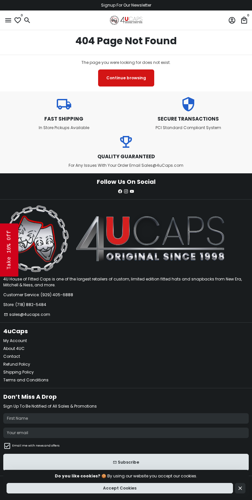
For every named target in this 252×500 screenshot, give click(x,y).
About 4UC (14, 348)
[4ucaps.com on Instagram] (126, 191)
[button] (9, 250)
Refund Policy (16, 364)
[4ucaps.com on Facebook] (120, 191)
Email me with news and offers (35, 446)
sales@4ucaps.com (27, 314)
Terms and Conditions (26, 380)
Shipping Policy (18, 372)
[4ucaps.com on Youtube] (132, 191)
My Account (15, 340)
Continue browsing (126, 78)
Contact (11, 356)
